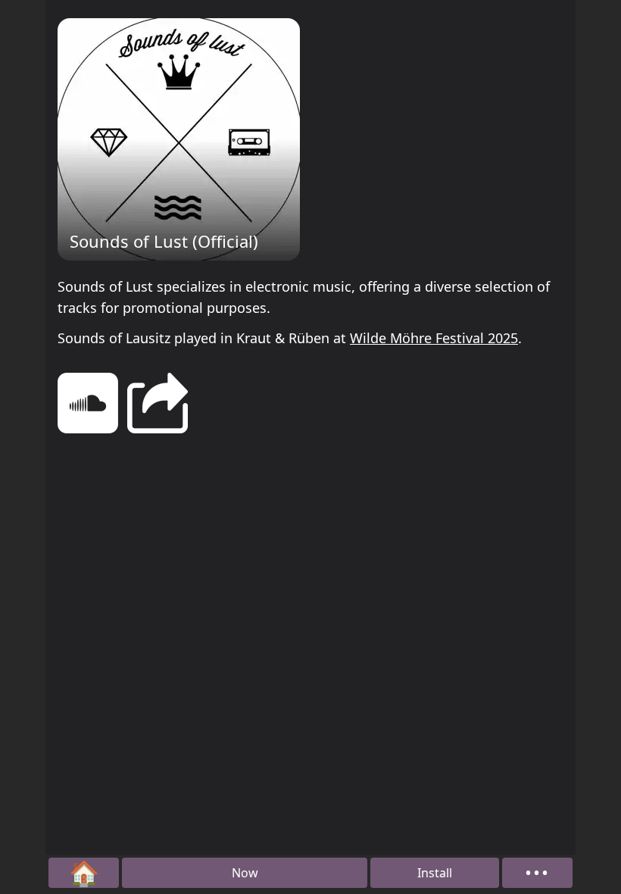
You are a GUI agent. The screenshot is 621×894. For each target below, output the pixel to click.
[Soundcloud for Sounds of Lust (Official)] (88, 405)
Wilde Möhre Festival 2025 (434, 338)
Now (245, 872)
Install (434, 872)
